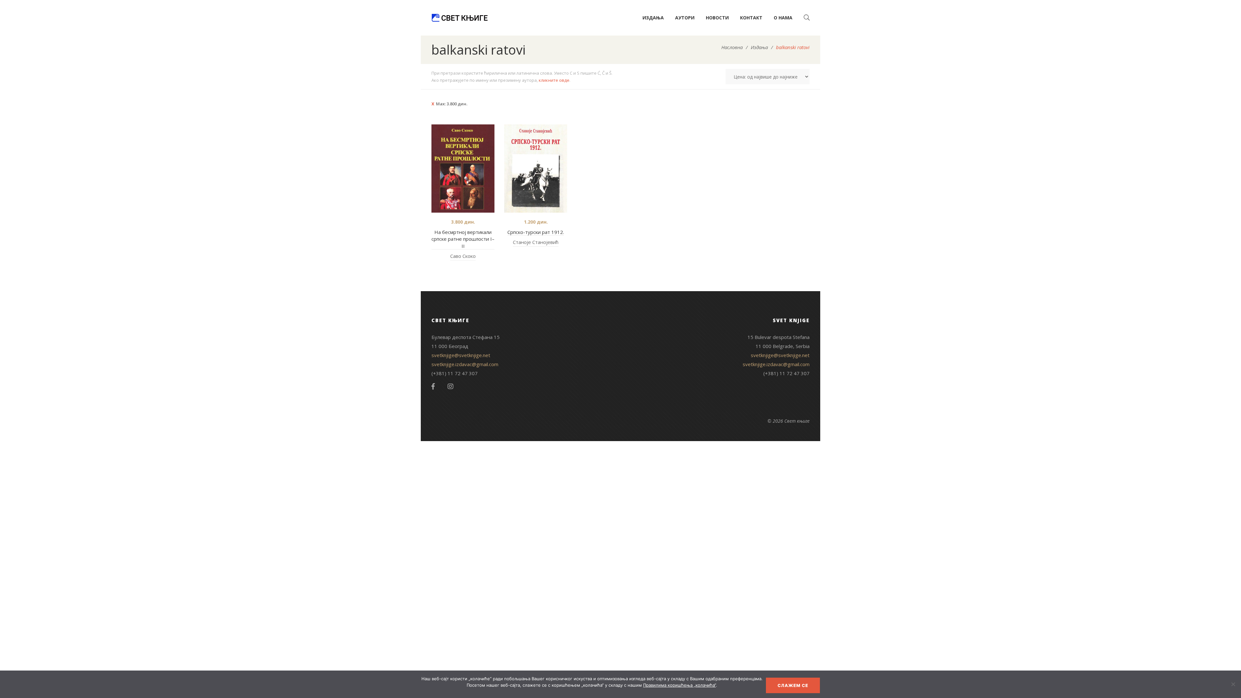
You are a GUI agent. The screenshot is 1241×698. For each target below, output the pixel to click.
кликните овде (554, 80)
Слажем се (793, 685)
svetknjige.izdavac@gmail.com (464, 364)
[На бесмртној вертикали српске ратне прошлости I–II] (462, 168)
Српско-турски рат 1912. (535, 232)
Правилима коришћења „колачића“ (679, 685)
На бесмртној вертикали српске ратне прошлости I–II (462, 239)
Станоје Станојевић (535, 242)
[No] (1233, 684)
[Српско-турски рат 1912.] (535, 168)
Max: (451, 104)
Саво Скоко (463, 256)
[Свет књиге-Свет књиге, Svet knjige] (459, 18)
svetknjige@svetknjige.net (460, 355)
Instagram (450, 386)
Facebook (433, 386)
